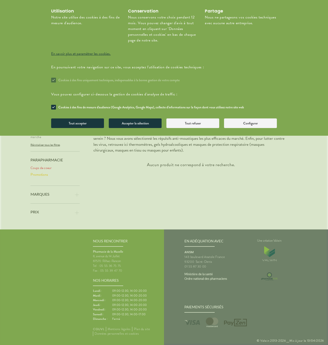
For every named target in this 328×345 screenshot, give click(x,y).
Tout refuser (193, 123)
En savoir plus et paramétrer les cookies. (81, 54)
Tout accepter (78, 123)
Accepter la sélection (135, 123)
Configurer (250, 123)
